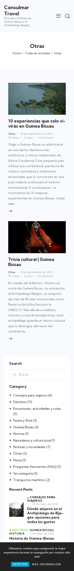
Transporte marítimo (29, 480)
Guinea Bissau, (42, 530)
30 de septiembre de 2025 (36, 133)
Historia (18, 434)
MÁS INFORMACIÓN (46, 564)
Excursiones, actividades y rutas (37, 408)
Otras (11, 133)
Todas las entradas (37, 53)
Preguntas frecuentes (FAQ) (35, 467)
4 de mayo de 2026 (42, 533)
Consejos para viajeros (30, 395)
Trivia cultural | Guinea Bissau (31, 262)
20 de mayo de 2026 (45, 504)
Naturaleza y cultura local (32, 440)
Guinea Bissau (23, 427)
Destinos (20, 402)
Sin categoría (23, 473)
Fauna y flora (22, 420)
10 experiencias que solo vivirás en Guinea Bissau (36, 123)
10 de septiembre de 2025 (36, 272)
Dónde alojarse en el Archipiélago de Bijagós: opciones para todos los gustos (45, 515)
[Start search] (67, 16)
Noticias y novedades (29, 447)
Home (17, 53)
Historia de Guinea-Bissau (31, 538)
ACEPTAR (20, 564)
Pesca (17, 460)
